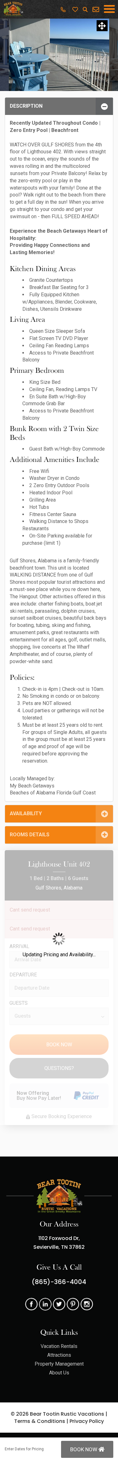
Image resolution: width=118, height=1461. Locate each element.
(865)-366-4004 (59, 1281)
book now (84, 1449)
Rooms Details (29, 835)
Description (26, 106)
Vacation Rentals (59, 1346)
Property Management (59, 1364)
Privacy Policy (87, 1421)
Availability (26, 813)
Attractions (59, 1355)
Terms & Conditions (39, 1421)
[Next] (104, 54)
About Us (59, 1373)
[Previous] (14, 54)
